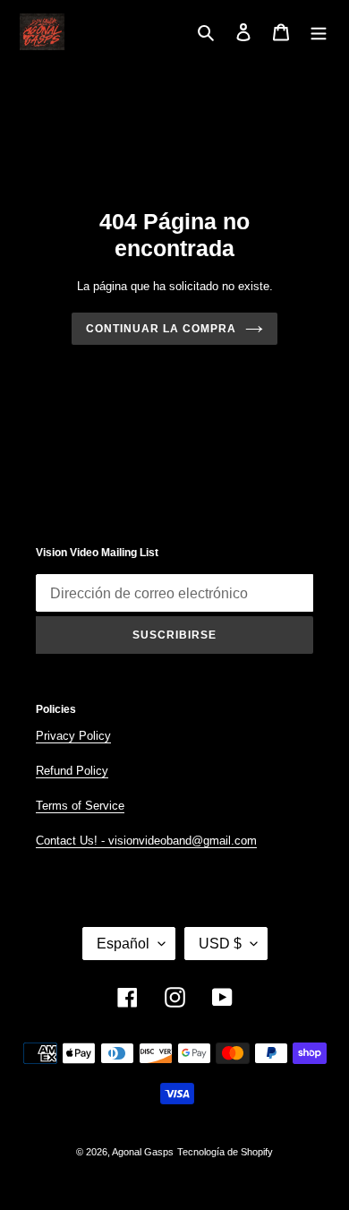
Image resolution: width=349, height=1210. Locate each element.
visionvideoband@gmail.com (182, 840)
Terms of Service (80, 805)
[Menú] (318, 31)
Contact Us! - (72, 840)
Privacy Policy (73, 735)
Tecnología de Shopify (225, 1151)
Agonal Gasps (143, 1151)
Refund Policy (72, 770)
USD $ (220, 943)
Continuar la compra (160, 328)
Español (123, 943)
